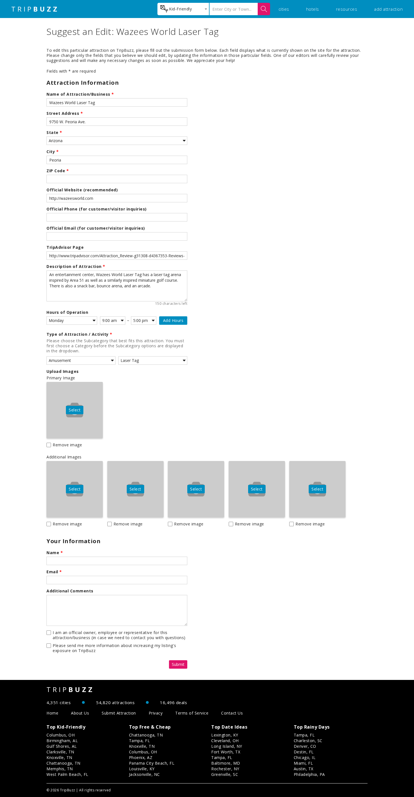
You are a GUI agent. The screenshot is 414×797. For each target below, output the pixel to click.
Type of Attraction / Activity (79, 334)
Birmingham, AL (62, 740)
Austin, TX (303, 768)
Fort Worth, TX (225, 752)
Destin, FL (304, 752)
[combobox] (183, 9)
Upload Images (62, 371)
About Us (80, 713)
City (52, 151)
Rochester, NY (225, 768)
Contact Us (232, 713)
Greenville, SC (224, 774)
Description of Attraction (75, 266)
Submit (178, 664)
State (54, 132)
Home (52, 713)
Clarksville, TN (60, 752)
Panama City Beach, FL (152, 763)
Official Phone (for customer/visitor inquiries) (96, 209)
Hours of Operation (67, 312)
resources (346, 9)
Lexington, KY (224, 735)
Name (54, 552)
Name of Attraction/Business (80, 94)
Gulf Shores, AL (61, 746)
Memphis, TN (59, 768)
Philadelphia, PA (309, 774)
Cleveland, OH (225, 740)
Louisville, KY (142, 768)
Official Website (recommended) (82, 189)
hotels (312, 9)
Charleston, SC (308, 740)
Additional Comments (70, 591)
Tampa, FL (139, 740)
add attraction (388, 9)
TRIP (35, 9)
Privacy (156, 713)
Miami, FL (303, 763)
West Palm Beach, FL (67, 774)
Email (54, 571)
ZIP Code (57, 170)
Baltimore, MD (225, 763)
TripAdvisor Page (65, 247)
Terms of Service (191, 713)
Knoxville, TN (59, 757)
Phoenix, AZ (141, 757)
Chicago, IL (305, 757)
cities (284, 9)
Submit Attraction (119, 713)
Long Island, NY (226, 746)
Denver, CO (305, 746)
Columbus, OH (60, 735)
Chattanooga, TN (63, 763)
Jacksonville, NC (144, 774)
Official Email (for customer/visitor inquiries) (95, 228)
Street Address (64, 113)
